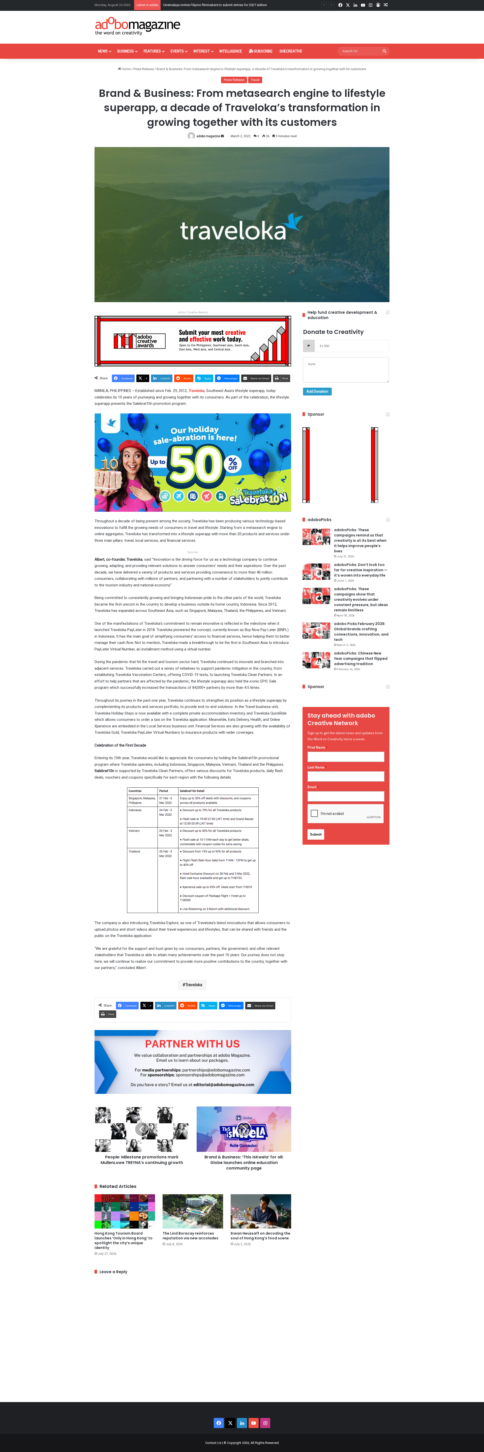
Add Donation (317, 391)
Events (177, 51)
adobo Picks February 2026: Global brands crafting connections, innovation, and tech (361, 631)
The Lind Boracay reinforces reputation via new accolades (190, 1236)
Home (126, 69)
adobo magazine (208, 136)
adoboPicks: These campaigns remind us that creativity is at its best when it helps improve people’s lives (360, 540)
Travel (255, 80)
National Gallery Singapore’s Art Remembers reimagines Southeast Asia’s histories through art (231, 5)
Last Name (317, 767)
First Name (317, 747)
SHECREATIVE (291, 51)
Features (152, 51)
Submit (316, 834)
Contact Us (213, 1443)
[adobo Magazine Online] (138, 26)
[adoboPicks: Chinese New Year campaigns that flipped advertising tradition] (316, 660)
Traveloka (193, 984)
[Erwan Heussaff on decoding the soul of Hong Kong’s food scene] (261, 1211)
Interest (202, 51)
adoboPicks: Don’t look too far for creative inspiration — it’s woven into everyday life (360, 570)
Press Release (143, 69)
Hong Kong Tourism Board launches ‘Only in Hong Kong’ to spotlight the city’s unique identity (124, 1240)
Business (125, 51)
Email (313, 787)
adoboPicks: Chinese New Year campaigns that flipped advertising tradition (360, 658)
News (103, 51)
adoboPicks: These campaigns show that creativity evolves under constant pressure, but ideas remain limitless (361, 599)
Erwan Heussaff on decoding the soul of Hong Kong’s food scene (260, 1236)
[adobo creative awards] (193, 341)
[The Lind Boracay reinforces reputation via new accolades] (193, 1211)
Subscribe (263, 51)
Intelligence (231, 51)
